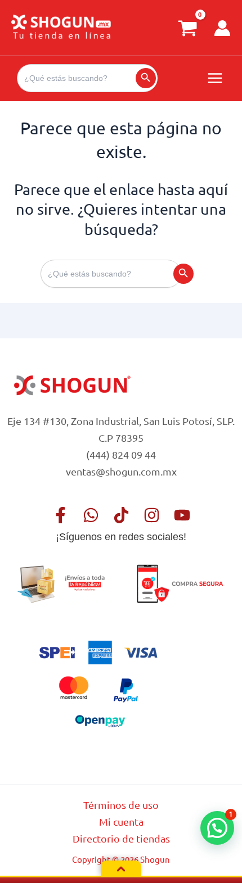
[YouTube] (182, 515)
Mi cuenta (121, 821)
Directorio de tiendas (121, 838)
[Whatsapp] (91, 515)
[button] (217, 828)
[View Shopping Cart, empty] (187, 27)
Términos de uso (121, 804)
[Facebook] (60, 515)
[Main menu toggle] (215, 78)
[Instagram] (152, 515)
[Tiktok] (121, 515)
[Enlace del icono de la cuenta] (222, 28)
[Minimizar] (121, 869)
